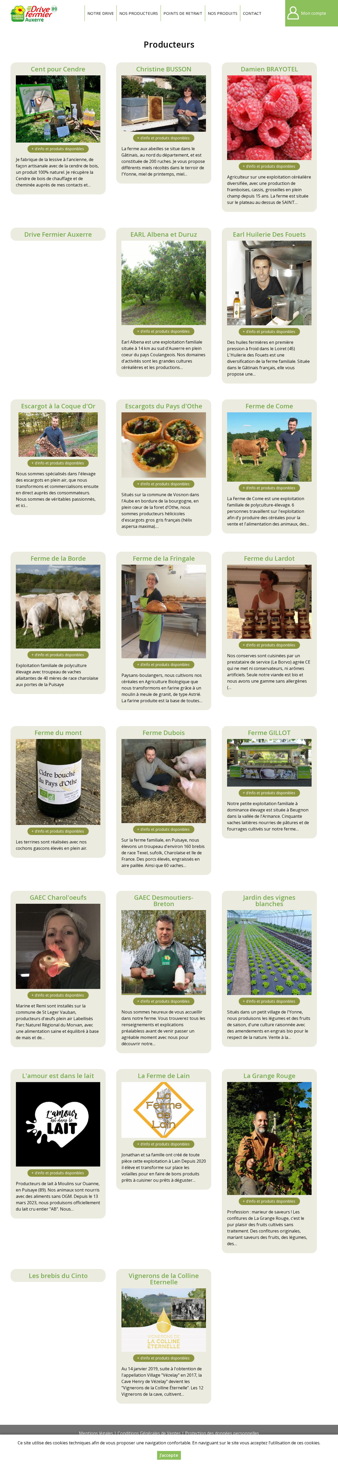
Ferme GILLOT (269, 732)
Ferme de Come (269, 405)
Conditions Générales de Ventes (149, 1433)
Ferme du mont (58, 732)
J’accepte (169, 1455)
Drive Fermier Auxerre (58, 234)
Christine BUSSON (163, 69)
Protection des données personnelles (222, 1433)
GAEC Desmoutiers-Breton (163, 900)
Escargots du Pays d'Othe (163, 405)
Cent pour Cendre (58, 69)
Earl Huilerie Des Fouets (269, 234)
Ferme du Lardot (269, 558)
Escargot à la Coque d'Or (58, 405)
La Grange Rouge (269, 1075)
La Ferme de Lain (164, 1075)
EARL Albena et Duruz (163, 234)
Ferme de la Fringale (164, 558)
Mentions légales (96, 1433)
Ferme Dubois (164, 732)
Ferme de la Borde (58, 558)
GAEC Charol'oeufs (58, 897)
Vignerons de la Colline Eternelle (164, 1278)
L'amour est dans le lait (58, 1075)
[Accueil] (34, 13)
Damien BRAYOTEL (269, 69)
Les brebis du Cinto (58, 1275)
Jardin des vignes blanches (269, 900)
